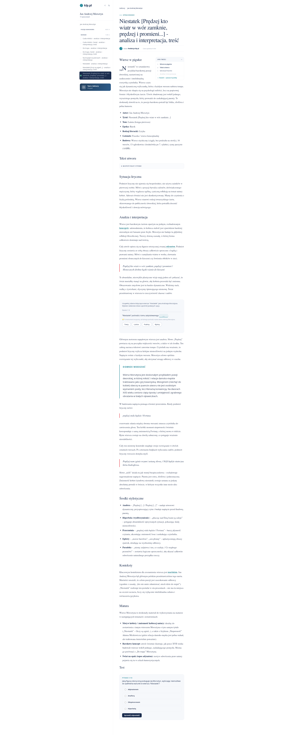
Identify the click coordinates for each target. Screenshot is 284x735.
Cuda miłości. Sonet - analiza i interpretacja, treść (94, 43)
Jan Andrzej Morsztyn (88, 24)
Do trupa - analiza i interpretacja (95, 48)
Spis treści (161, 59)
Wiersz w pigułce (166, 64)
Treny (126, 324)
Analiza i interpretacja (168, 74)
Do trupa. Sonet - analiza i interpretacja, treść (92, 53)
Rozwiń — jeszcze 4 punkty (168, 78)
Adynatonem (133, 689)
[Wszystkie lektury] (105, 5)
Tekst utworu (165, 68)
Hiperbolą (132, 708)
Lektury (122, 8)
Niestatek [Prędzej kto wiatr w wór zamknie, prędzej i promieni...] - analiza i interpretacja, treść (96, 75)
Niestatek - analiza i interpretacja (95, 64)
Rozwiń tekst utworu (132, 166)
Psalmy (147, 324)
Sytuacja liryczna (166, 71)
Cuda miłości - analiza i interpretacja (96, 39)
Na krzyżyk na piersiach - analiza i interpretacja (95, 59)
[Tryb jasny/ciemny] (109, 5)
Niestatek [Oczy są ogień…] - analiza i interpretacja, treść (96, 68)
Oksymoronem (134, 702)
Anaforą (131, 696)
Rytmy (157, 324)
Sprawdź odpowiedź (132, 715)
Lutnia (136, 324)
